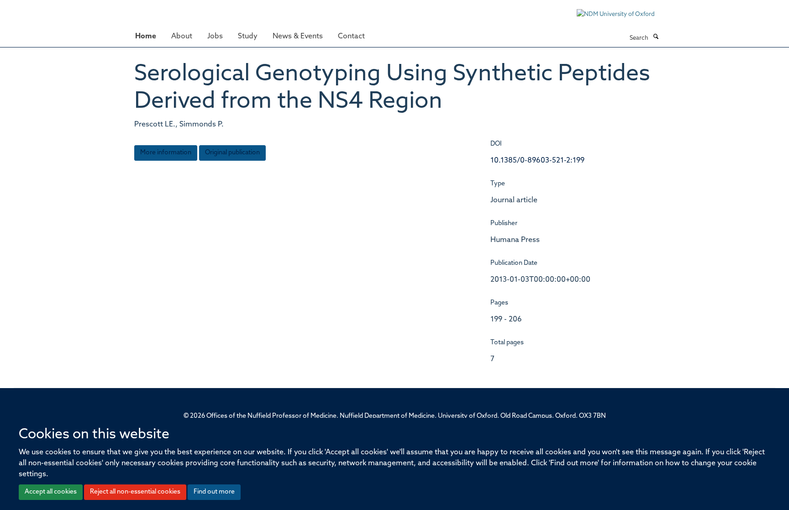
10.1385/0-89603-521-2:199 (537, 160)
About (181, 36)
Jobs (215, 36)
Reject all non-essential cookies (135, 492)
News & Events (298, 36)
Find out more (214, 492)
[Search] (656, 37)
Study (248, 36)
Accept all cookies (51, 492)
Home (145, 36)
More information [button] (165, 152)
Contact (351, 36)
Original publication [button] (232, 152)
